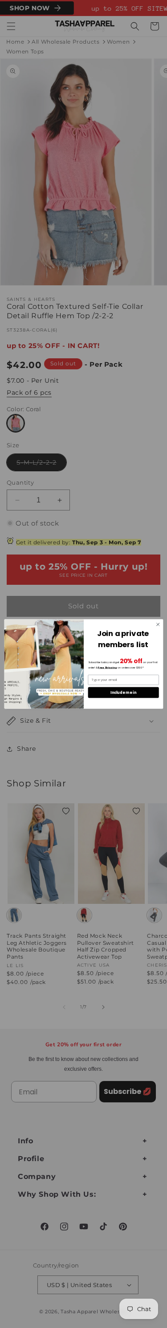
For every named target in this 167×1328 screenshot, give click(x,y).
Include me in (123, 692)
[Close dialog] (157, 624)
